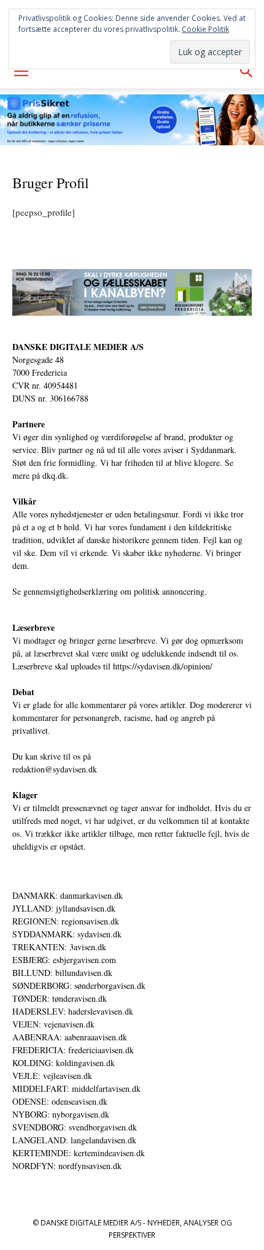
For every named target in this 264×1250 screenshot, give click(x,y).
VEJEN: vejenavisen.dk (53, 1024)
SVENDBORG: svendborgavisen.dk (74, 1127)
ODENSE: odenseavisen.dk (59, 1101)
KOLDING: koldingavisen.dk (63, 1063)
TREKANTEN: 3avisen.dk (59, 947)
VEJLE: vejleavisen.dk (52, 1075)
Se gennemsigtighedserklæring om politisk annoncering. (109, 591)
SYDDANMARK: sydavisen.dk (67, 934)
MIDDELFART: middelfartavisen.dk (76, 1088)
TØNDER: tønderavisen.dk (59, 998)
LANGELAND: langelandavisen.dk (74, 1140)
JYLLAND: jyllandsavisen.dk (63, 908)
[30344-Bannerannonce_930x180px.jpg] (132, 292)
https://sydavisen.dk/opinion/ (162, 666)
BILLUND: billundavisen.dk (62, 972)
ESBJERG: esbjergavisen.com (64, 960)
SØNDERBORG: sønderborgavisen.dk (79, 985)
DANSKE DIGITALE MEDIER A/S (78, 346)
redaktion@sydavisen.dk (54, 769)
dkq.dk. (55, 475)
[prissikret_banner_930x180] (132, 119)
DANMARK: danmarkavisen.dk (67, 895)
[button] (21, 71)
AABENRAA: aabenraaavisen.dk (69, 1037)
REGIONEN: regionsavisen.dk (65, 921)
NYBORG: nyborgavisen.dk (60, 1114)
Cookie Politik (205, 29)
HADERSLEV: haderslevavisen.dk (72, 1011)
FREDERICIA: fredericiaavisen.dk (73, 1050)
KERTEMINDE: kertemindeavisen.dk (78, 1153)
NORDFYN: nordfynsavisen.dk (67, 1166)
